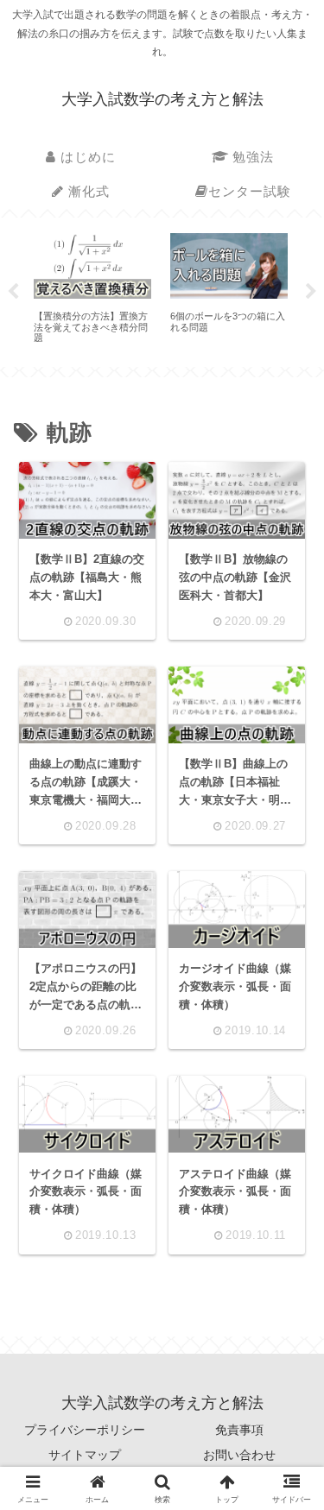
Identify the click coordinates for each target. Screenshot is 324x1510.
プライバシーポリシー (84, 1430)
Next (311, 291)
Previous (13, 291)
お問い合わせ (239, 1455)
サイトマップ (84, 1455)
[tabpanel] (92, 289)
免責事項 (239, 1430)
